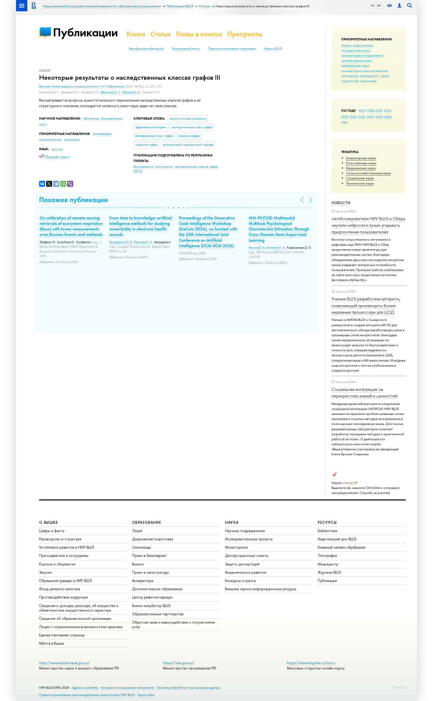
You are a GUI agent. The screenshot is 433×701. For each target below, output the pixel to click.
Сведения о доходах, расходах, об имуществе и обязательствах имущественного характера (78, 607)
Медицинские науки (361, 168)
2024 (387, 110)
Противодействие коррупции (63, 597)
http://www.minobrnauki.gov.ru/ (64, 662)
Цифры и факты (51, 530)
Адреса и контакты (84, 687)
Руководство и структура (60, 539)
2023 (345, 117)
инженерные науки (355, 65)
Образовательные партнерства (157, 613)
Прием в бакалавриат (149, 555)
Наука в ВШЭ (273, 49)
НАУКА (232, 522)
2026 (370, 110)
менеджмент (369, 75)
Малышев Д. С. (110, 92)
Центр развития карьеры (152, 597)
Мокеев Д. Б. (131, 92)
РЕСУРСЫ (327, 522)
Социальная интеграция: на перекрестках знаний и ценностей (364, 392)
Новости (341, 202)
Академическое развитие (245, 572)
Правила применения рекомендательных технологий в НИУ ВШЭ (87, 695)
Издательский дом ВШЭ (337, 539)
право (385, 75)
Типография (327, 555)
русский (57, 149)
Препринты (244, 34)
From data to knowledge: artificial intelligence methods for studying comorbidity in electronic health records (140, 226)
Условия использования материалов (127, 687)
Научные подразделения (245, 530)
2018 (387, 117)
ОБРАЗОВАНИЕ (146, 522)
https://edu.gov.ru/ (178, 662)
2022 (353, 117)
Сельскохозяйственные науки (368, 173)
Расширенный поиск (186, 49)
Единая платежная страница (61, 635)
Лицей (137, 530)
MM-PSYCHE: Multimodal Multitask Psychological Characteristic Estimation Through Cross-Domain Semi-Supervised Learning (279, 229)
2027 (362, 110)
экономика (368, 80)
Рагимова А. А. (143, 242)
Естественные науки (361, 163)
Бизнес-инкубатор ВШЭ (151, 605)
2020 (370, 117)
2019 (379, 117)
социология (350, 80)
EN (379, 5)
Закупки (45, 572)
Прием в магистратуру (150, 572)
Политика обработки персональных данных (188, 687)
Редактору (399, 686)
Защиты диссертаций (242, 564)
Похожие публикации (73, 199)
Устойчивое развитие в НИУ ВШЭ (66, 547)
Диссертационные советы (246, 555)
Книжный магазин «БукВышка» (342, 547)
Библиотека (327, 530)
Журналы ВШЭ (329, 572)
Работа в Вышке (51, 643)
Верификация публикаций (146, 49)
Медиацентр (328, 564)
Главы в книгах (199, 34)
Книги (136, 34)
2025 (379, 110)
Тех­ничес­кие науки (360, 183)
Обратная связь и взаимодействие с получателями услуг (173, 624)
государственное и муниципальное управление (362, 53)
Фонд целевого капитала (59, 588)
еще (344, 122)
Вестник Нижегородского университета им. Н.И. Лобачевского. (82, 86)
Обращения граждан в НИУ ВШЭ (65, 580)
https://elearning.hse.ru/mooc (311, 662)
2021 (362, 117)
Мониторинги (236, 547)
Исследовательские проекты (249, 539)
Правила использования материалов (232, 49)
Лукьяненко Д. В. (120, 242)
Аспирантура (142, 580)
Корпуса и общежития (57, 564)
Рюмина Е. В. (257, 248)
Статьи (160, 34)
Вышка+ (138, 564)
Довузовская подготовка (152, 539)
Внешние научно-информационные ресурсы (260, 588)
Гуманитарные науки (361, 158)
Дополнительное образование (157, 588)
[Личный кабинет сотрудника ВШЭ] (399, 5)
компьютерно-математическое (364, 70)
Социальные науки (360, 178)
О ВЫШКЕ (48, 522)
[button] (163, 207)
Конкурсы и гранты (240, 580)
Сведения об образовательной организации (75, 618)
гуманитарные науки (356, 60)
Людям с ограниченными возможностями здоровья (81, 626)
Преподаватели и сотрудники (63, 555)
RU (373, 5)
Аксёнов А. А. (276, 248)
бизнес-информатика (357, 45)
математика (350, 75)
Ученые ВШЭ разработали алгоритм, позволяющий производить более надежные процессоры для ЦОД (366, 305)
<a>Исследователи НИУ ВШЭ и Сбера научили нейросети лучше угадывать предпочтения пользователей (368, 225)
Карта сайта (146, 695)
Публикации (85, 32)
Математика (91, 119)
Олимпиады (141, 547)
